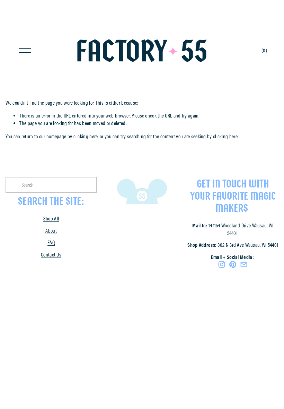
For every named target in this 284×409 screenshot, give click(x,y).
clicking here (85, 136)
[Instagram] (221, 264)
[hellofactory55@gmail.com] (243, 264)
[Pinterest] (232, 264)
